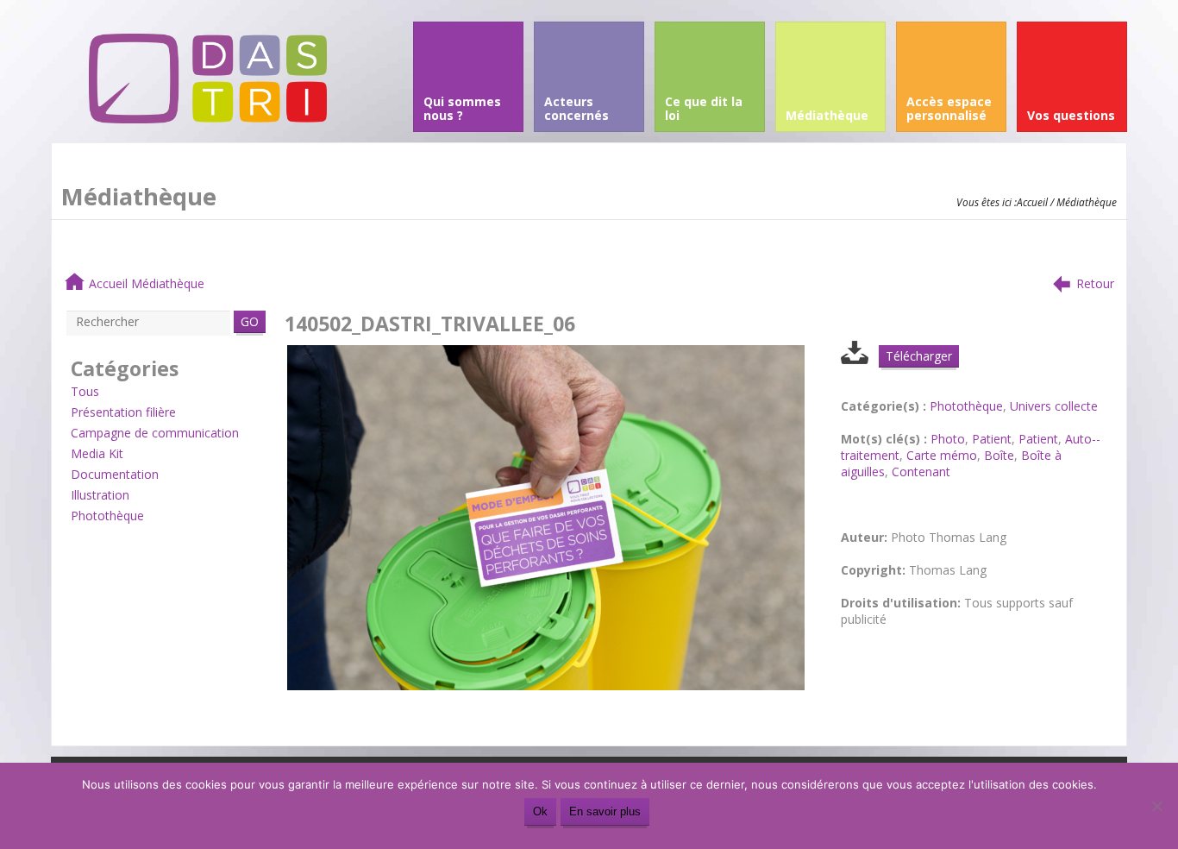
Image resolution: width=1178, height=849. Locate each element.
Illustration (100, 495)
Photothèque (107, 515)
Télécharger (919, 356)
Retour (1095, 283)
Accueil (1032, 202)
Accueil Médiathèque (146, 283)
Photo (947, 439)
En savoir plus (605, 811)
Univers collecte (1054, 406)
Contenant (921, 471)
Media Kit (97, 453)
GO (250, 321)
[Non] (1156, 805)
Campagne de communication (155, 432)
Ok (540, 811)
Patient (992, 439)
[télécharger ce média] (854, 359)
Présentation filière (123, 412)
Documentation (115, 474)
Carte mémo (941, 455)
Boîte (999, 455)
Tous (85, 391)
